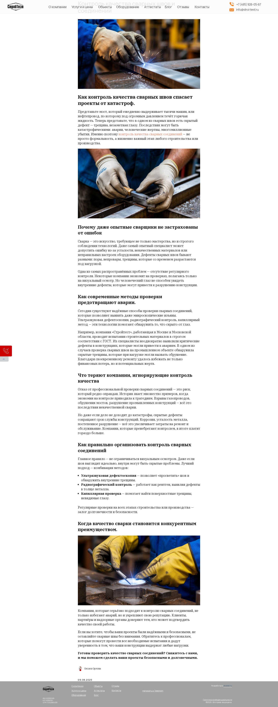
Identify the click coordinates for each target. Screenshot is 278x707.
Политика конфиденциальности (217, 699)
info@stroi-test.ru (247, 9)
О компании (57, 7)
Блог (168, 7)
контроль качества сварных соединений (150, 134)
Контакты (202, 7)
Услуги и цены (82, 7)
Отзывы (183, 7)
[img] (49, 690)
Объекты (105, 7)
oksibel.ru (227, 685)
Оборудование (127, 7)
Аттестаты (152, 7)
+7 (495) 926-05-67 (248, 4)
